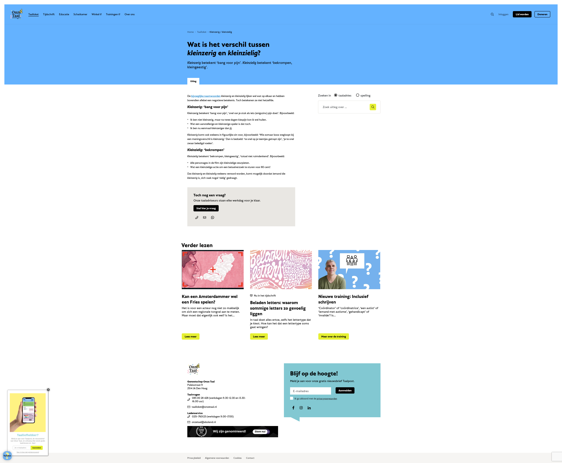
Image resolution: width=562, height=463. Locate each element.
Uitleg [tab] (193, 81)
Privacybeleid (194, 457)
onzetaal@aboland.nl (204, 422)
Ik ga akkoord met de (315, 398)
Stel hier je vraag (206, 208)
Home (190, 31)
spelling (365, 95)
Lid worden (522, 14)
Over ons (130, 14)
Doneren (542, 14)
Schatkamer (80, 14)
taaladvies (345, 95)
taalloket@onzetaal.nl (204, 406)
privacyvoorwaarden (327, 398)
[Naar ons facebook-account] (293, 408)
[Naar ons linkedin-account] (309, 408)
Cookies (237, 457)
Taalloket (33, 14)
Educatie (64, 14)
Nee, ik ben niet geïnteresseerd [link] (28, 452)
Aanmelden (345, 390)
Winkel (95, 14)
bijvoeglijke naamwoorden (206, 96)
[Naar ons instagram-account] (301, 408)
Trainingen (112, 14)
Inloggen (503, 14)
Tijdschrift (49, 14)
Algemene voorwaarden (217, 457)
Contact (250, 457)
